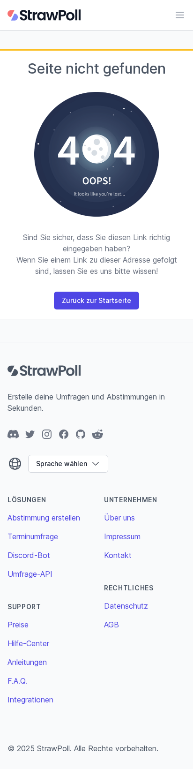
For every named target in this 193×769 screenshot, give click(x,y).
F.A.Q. (17, 681)
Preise (18, 624)
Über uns (119, 517)
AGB (111, 624)
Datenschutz (126, 606)
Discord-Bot (28, 555)
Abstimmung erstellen (43, 517)
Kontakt (118, 555)
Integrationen (30, 699)
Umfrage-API (29, 574)
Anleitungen (27, 662)
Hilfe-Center (28, 643)
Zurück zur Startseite (96, 300)
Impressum (122, 536)
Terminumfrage (32, 536)
